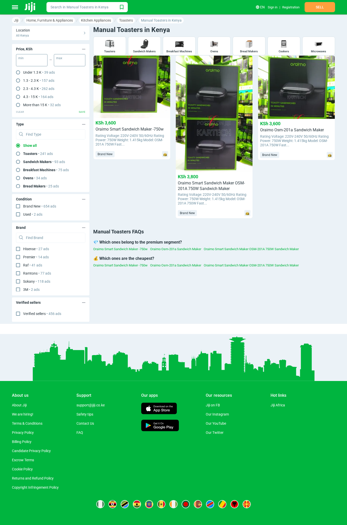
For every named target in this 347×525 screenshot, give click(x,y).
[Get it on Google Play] (160, 426)
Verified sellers (42, 313)
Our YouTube (216, 423)
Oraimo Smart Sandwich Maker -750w (120, 249)
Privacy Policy (23, 433)
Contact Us (85, 423)
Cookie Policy (22, 469)
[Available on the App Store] (159, 409)
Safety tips (84, 414)
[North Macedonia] (247, 504)
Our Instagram (217, 414)
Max (59, 58)
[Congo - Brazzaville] (222, 504)
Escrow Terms (23, 460)
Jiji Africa (278, 405)
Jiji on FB (213, 405)
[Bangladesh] (186, 504)
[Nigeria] (100, 504)
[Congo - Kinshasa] (210, 504)
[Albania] (234, 504)
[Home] (30, 7)
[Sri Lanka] (198, 504)
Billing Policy (21, 442)
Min (21, 58)
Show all (30, 145)
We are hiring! (22, 414)
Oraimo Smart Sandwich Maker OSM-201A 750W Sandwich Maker (251, 249)
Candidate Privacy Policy (31, 451)
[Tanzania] (125, 504)
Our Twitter (215, 433)
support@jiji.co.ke (90, 405)
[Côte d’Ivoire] (173, 504)
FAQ (79, 433)
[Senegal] (161, 504)
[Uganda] (112, 504)
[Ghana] (137, 504)
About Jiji (19, 405)
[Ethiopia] (149, 504)
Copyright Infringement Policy (35, 487)
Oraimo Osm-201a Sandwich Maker (175, 249)
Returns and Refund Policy (33, 478)
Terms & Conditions (27, 423)
